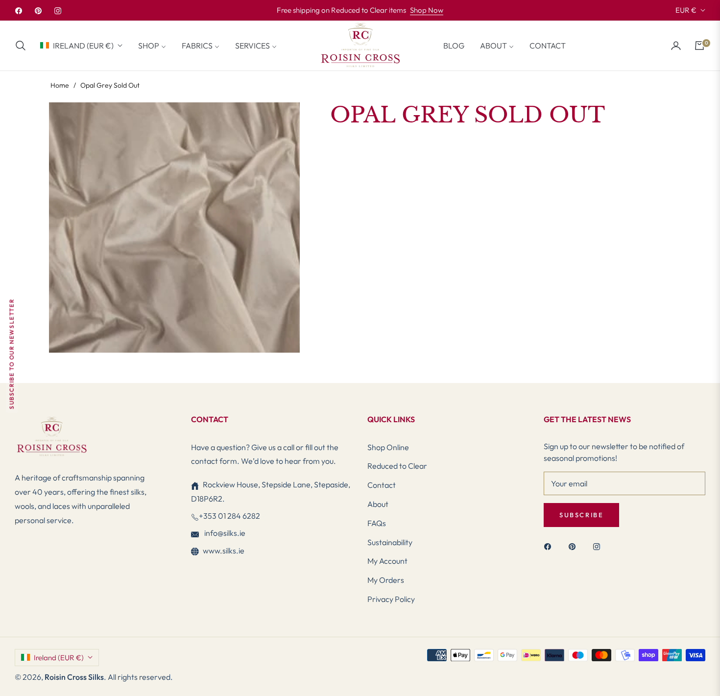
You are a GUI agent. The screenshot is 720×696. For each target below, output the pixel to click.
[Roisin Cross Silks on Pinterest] (574, 546)
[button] (23, 45)
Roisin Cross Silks (74, 677)
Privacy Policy (391, 599)
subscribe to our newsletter (11, 354)
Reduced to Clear (397, 466)
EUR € (685, 10)
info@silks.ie (224, 533)
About (377, 504)
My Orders (385, 580)
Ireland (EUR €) (83, 45)
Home (59, 85)
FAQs (376, 523)
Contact (381, 485)
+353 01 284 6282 (229, 516)
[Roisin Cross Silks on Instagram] (599, 546)
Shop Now (426, 10)
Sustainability (389, 542)
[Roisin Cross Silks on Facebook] (550, 546)
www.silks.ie (223, 550)
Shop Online (388, 447)
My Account (387, 561)
